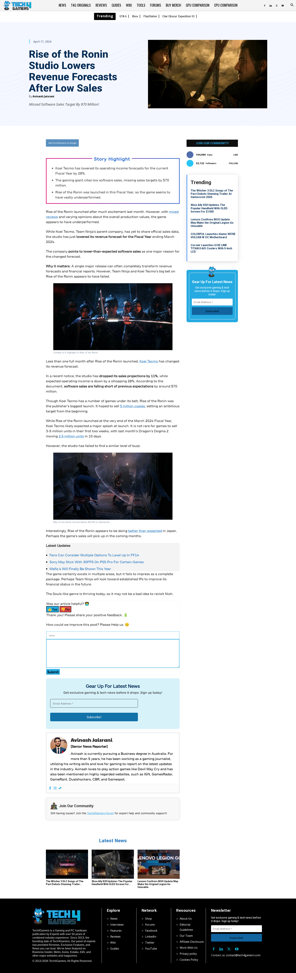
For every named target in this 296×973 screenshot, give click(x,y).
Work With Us (189, 948)
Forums (155, 5)
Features (116, 930)
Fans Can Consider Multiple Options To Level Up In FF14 (94, 555)
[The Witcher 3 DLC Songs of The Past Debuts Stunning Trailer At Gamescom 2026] (67, 864)
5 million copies (132, 406)
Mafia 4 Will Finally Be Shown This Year (80, 569)
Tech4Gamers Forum (100, 813)
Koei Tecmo (148, 361)
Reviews (101, 5)
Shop (148, 918)
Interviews (117, 924)
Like (235, 154)
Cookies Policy (189, 960)
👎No (65, 609)
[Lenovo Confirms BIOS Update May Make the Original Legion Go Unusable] (159, 864)
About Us (186, 918)
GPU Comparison (197, 5)
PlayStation (150, 16)
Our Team (186, 936)
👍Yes (52, 609)
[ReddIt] (139, 143)
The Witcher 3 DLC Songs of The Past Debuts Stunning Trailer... (64, 883)
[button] (292, 5)
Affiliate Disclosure (192, 942)
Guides (116, 5)
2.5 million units (71, 436)
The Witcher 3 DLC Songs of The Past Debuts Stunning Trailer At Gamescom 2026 (212, 194)
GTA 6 (123, 16)
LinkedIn (150, 936)
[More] (147, 143)
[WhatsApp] (131, 143)
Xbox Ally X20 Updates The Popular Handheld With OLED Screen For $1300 (209, 208)
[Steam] (60, 788)
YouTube (151, 948)
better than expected (145, 531)
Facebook (151, 930)
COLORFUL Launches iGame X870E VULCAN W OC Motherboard (213, 235)
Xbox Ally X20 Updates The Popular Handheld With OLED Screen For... (112, 883)
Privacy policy (188, 954)
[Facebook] (264, 5)
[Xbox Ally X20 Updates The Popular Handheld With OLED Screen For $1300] (113, 864)
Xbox (135, 16)
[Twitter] (276, 5)
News (62, 5)
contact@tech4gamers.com (243, 955)
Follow (233, 163)
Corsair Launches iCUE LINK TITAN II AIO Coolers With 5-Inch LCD (211, 248)
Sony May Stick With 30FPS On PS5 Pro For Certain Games (97, 562)
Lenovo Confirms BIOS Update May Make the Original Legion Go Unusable (158, 884)
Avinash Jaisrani (43, 96)
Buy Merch (173, 5)
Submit (53, 672)
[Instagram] (55, 788)
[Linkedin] (270, 5)
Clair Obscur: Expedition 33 (178, 16)
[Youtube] (282, 5)
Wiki (129, 5)
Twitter (150, 942)
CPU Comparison (225, 5)
